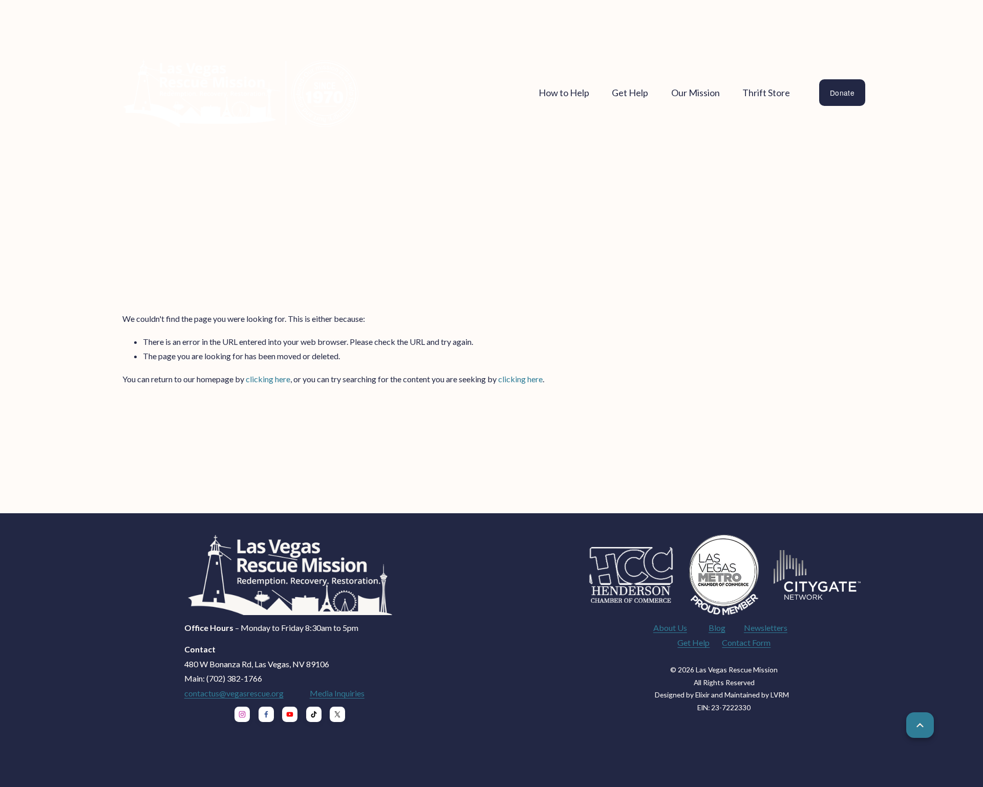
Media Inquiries (337, 693)
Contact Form (746, 642)
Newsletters (765, 627)
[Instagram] (242, 714)
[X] (337, 714)
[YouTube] (289, 714)
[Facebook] (266, 714)
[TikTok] (314, 714)
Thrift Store (766, 92)
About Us (670, 627)
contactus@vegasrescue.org (234, 693)
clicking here (268, 379)
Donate (842, 93)
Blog (717, 627)
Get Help (693, 642)
